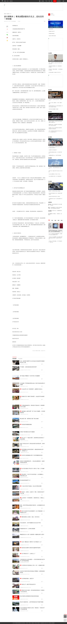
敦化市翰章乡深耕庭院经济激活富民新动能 (29, 596)
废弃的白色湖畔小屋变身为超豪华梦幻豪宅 (31, 547)
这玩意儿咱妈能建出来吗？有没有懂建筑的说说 (32, 455)
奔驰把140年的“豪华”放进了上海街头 (54, 196)
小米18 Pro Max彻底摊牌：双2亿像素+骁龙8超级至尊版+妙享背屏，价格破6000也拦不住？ (55, 238)
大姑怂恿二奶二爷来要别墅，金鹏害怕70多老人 (32, 389)
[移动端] (40, 1)
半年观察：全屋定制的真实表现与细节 (28, 366)
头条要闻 (50, 53)
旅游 (55, 220)
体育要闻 (50, 111)
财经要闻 (50, 89)
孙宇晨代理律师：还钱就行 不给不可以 (55, 72)
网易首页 (5, 13)
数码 (61, 220)
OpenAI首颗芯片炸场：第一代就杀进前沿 (55, 176)
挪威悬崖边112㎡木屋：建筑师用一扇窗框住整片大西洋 (32, 534)
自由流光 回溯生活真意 (52, 35)
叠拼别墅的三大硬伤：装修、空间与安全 (30, 516)
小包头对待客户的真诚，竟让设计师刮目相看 (31, 486)
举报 (44, 21)
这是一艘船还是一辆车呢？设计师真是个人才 (31, 541)
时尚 (52, 220)
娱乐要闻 (50, 137)
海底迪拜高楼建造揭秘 (27, 424)
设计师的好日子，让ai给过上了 (28, 553)
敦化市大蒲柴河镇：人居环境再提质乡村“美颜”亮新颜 (31, 601)
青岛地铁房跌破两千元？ (25, 480)
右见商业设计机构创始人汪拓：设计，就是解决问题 (33, 565)
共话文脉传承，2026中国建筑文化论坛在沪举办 (30, 522)
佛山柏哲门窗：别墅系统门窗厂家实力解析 (29, 418)
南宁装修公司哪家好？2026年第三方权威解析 (30, 375)
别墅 (20, 45)
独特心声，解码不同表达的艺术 (29, 584)
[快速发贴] (7, 26)
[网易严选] (46, 1)
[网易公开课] (43, 1)
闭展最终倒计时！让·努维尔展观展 (27, 528)
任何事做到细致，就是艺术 (28, 578)
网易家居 (8, 13)
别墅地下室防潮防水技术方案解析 (27, 431)
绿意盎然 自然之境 (51, 31)
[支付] (49, 1)
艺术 (17, 92)
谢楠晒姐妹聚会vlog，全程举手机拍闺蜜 (55, 155)
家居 (49, 19)
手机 (49, 220)
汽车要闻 (50, 181)
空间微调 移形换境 (51, 33)
